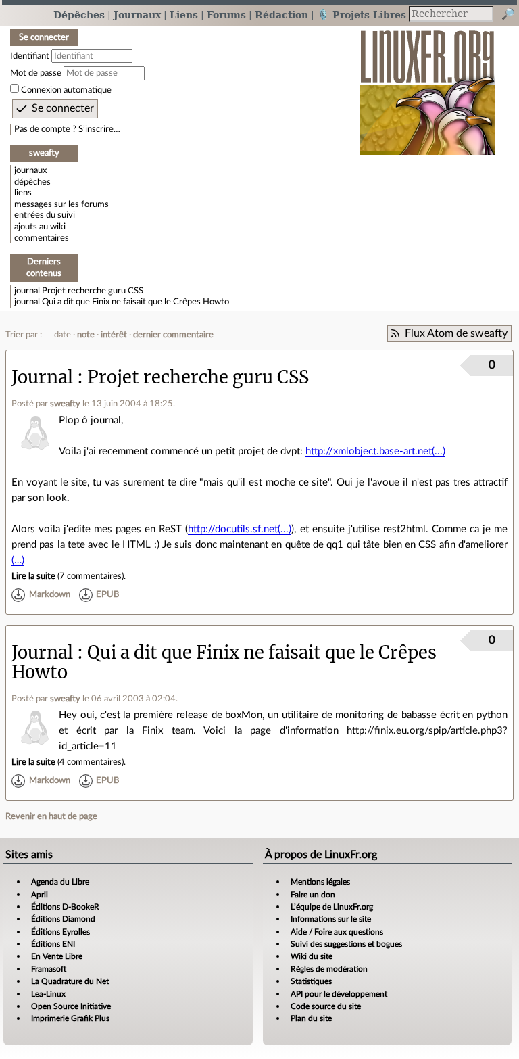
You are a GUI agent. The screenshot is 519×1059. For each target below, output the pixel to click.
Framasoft (48, 969)
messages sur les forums (61, 204)
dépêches (32, 182)
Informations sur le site (331, 919)
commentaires (41, 238)
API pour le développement (339, 994)
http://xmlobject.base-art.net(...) (375, 451)
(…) (17, 560)
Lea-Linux (48, 994)
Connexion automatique (66, 90)
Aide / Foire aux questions (337, 932)
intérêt (114, 335)
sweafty (65, 404)
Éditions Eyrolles (60, 932)
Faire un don (313, 895)
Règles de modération (329, 969)
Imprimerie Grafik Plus (70, 1018)
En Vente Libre (56, 956)
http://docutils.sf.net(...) (239, 529)
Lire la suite (33, 576)
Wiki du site (311, 956)
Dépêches (79, 14)
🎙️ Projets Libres (361, 14)
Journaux (137, 14)
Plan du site (311, 1018)
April (39, 895)
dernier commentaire (173, 335)
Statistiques (311, 981)
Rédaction (281, 14)
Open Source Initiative (71, 1006)
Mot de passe (35, 73)
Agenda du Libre (60, 882)
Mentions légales (320, 882)
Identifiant (29, 56)
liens (23, 193)
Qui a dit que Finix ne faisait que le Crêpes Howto (135, 302)
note (86, 335)
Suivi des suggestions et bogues (346, 944)
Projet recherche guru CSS (92, 291)
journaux (30, 170)
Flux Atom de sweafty (456, 333)
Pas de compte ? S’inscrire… (67, 129)
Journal (42, 377)
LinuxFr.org (427, 86)
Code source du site (326, 1006)
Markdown (49, 595)
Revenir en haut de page (51, 816)
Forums (226, 14)
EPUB (107, 595)
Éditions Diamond (63, 919)
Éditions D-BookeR (65, 907)
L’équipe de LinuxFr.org (332, 907)
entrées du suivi (44, 215)
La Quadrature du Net (70, 981)
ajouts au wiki (40, 226)
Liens (184, 14)
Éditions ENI (53, 944)
